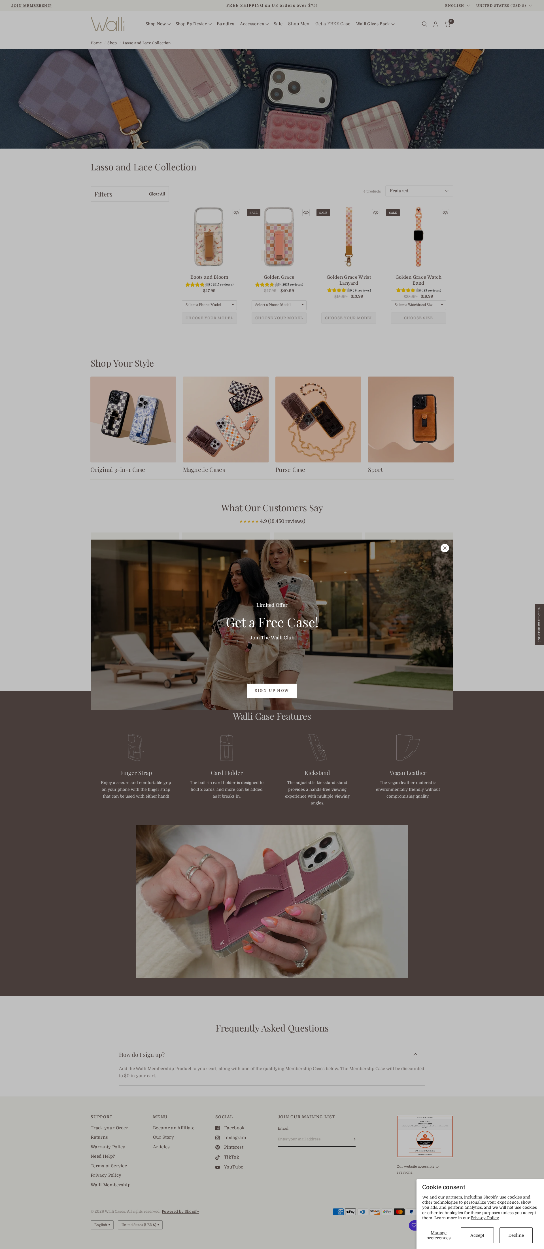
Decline (516, 1235)
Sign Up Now (272, 690)
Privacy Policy (485, 1218)
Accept (477, 1235)
